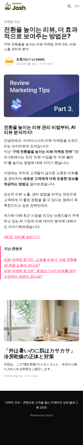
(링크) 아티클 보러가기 (22, 237)
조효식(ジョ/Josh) (30, 59)
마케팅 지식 (12, 22)
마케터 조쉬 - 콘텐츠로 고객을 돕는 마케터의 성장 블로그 (41, 402)
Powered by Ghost (41, 415)
